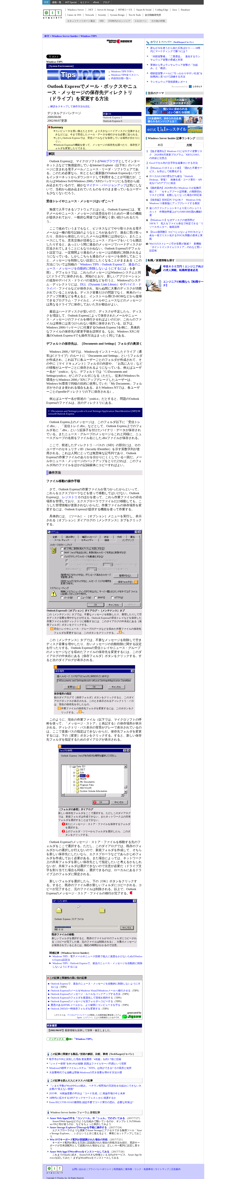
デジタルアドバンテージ (77, 1015)
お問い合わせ (79, 1169)
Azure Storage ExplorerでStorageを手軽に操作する (78, 1127)
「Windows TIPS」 (83, 1039)
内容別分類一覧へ (121, 78)
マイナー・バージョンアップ (106, 185)
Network (89, 15)
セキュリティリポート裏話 (81, 21)
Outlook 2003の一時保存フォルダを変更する (75, 1008)
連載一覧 (56, 2)
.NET (90, 9)
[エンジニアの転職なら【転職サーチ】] (153, 285)
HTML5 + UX (125, 9)
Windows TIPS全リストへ (125, 74)
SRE (102, 21)
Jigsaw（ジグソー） (85, 1017)
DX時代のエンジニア (119, 21)
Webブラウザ (109, 161)
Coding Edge (161, 9)
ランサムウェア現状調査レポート (169, 81)
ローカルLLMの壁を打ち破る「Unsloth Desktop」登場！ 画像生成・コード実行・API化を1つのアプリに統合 (175, 180)
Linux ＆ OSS (74, 15)
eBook (96, 2)
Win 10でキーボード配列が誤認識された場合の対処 (79, 1139)
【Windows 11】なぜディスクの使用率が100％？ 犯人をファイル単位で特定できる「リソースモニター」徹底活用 (176, 223)
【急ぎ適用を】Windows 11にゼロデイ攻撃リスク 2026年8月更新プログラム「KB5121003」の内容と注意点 (175, 155)
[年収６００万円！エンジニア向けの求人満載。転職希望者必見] (153, 270)
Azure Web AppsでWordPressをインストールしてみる (79, 1151)
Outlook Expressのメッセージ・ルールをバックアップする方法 (86, 994)
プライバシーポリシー (99, 1169)
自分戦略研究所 (153, 15)
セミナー (84, 2)
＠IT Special (70, 2)
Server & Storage (105, 9)
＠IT (46, 36)
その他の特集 (158, 21)
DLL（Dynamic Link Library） (100, 284)
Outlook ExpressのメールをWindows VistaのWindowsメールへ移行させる (90, 990)
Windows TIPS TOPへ (122, 71)
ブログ (106, 2)
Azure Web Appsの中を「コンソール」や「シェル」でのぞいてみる (87, 1118)
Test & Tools (135, 15)
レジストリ (69, 497)
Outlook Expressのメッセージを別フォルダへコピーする (82, 1001)
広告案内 (175, 1169)
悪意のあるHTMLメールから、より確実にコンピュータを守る (85, 1005)
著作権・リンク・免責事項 (139, 1169)
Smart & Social (143, 9)
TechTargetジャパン (183, 42)
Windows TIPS (89, 36)
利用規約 (118, 1169)
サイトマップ (162, 1169)
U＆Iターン (141, 21)
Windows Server (75, 9)
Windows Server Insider (65, 36)
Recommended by (180, 86)
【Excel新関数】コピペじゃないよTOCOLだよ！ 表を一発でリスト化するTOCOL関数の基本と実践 (177, 235)
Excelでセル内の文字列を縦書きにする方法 (173, 162)
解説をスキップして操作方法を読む (70, 106)
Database (185, 9)
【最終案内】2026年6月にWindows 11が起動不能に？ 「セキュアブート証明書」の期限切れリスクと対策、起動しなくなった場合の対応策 (175, 191)
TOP (46, 2)
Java (174, 9)
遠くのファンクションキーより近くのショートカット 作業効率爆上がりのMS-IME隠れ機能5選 (175, 211)
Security (102, 15)
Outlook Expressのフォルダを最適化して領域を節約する (82, 997)
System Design (117, 15)
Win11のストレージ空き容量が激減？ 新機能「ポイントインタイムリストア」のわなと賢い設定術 (175, 247)
